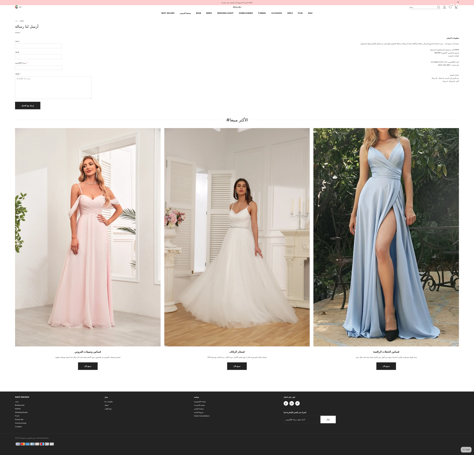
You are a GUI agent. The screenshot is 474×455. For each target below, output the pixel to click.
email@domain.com (439, 62)
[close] (458, 2)
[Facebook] (286, 403)
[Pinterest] (297, 403)
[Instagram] (291, 403)
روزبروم (237, 6)
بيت (16, 21)
